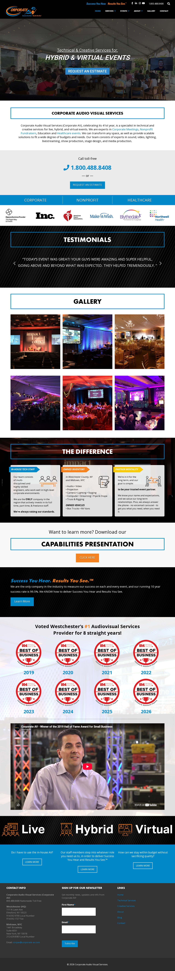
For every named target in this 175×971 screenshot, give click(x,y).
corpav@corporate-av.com (26, 942)
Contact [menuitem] (121, 923)
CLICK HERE (87, 557)
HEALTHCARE (140, 200)
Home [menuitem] (120, 894)
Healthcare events (69, 133)
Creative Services (126, 906)
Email (65, 922)
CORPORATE (35, 200)
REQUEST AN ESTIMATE (87, 71)
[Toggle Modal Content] (169, 3)
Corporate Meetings (125, 129)
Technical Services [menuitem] (126, 900)
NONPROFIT (87, 200)
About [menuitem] (120, 911)
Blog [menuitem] (119, 917)
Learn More (22, 601)
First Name (68, 904)
